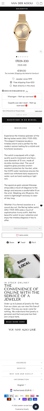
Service (21, 368)
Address (21, 363)
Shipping (18, 73)
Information (21, 379)
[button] (22, 127)
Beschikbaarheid (15, 91)
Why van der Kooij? (21, 374)
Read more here (15, 322)
